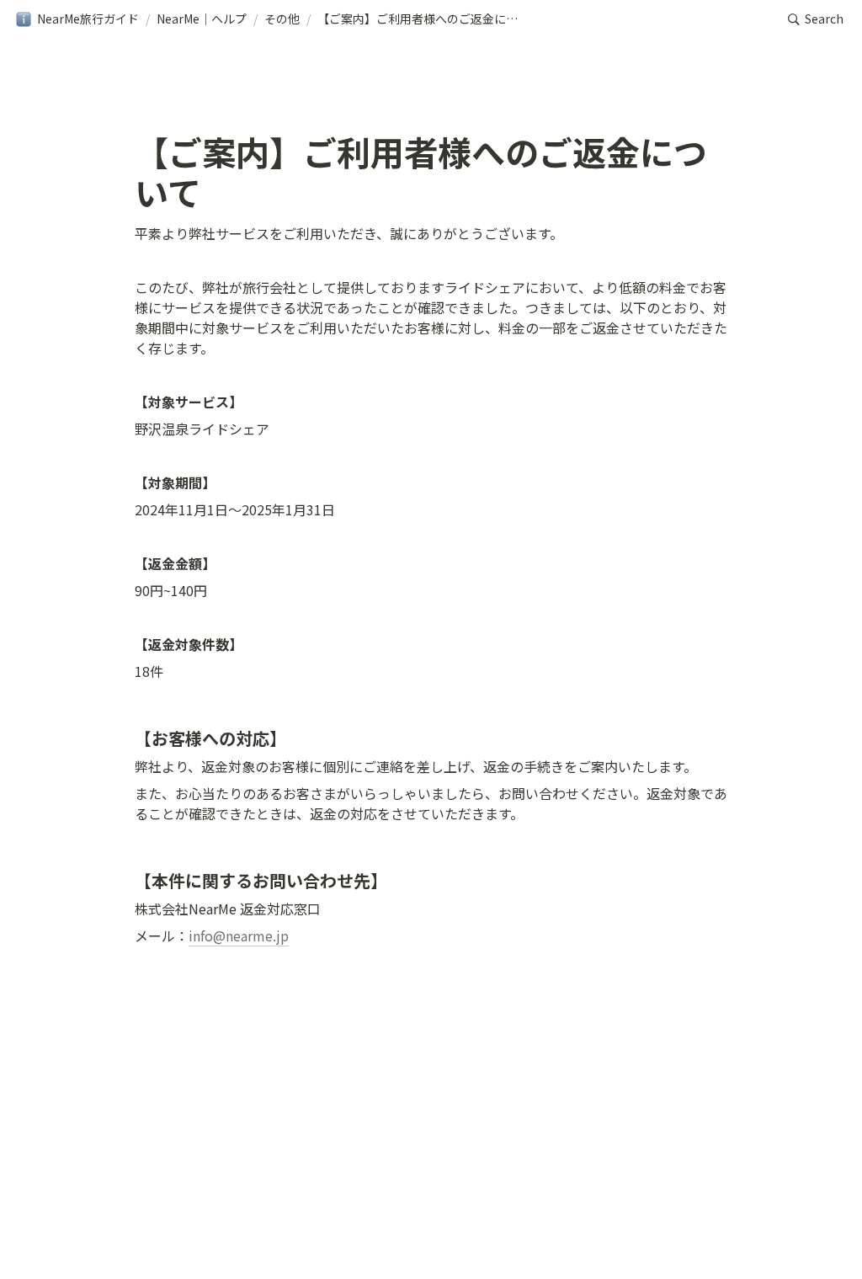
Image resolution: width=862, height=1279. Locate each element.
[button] (77, 19)
